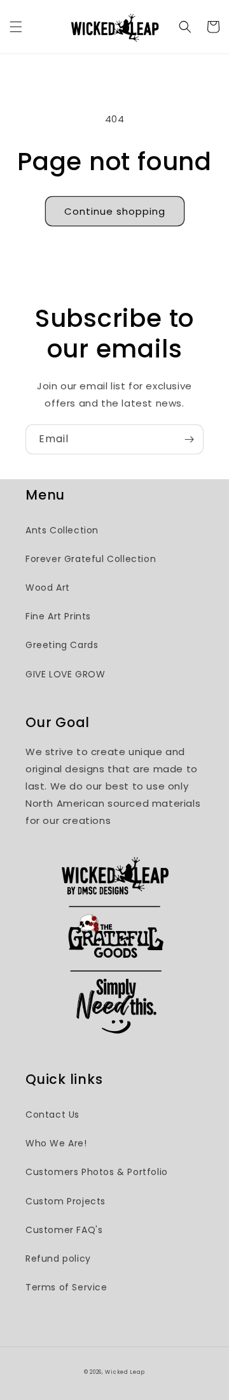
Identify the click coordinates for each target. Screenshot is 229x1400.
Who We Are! (56, 1143)
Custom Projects (65, 1201)
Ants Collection (62, 530)
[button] (16, 27)
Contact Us (52, 1114)
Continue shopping (114, 211)
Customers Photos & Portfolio (96, 1171)
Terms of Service (66, 1287)
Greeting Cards (61, 645)
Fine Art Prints (58, 616)
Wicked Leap (125, 1372)
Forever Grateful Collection (90, 558)
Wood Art (47, 587)
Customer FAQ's (63, 1229)
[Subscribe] (189, 439)
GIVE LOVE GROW (65, 674)
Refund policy (58, 1258)
